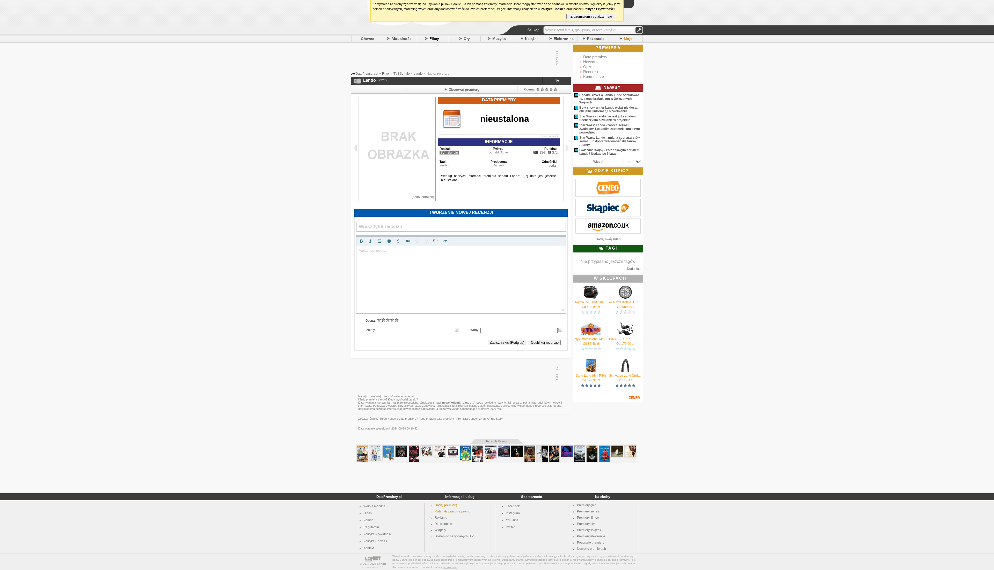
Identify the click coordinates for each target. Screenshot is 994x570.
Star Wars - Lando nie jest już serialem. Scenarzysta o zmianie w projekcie (608, 118)
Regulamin (371, 527)
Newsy (589, 62)
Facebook (513, 506)
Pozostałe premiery (590, 542)
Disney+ (499, 165)
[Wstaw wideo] (407, 241)
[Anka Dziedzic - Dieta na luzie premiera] (375, 447)
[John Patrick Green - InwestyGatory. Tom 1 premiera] (465, 447)
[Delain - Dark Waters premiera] (401, 447)
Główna (367, 39)
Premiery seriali (588, 511)
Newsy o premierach (591, 549)
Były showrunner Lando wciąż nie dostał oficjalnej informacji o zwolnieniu (608, 109)
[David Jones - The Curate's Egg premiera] (617, 447)
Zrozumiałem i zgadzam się (591, 16)
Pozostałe (595, 39)
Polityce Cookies (553, 9)
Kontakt (368, 548)
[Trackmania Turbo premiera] (426, 447)
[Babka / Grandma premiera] (579, 447)
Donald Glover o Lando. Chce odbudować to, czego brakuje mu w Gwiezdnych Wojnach (609, 98)
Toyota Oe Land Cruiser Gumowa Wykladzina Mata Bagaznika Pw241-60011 (591, 302)
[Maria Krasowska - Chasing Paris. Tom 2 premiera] (388, 447)
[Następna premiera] (567, 149)
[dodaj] (444, 165)
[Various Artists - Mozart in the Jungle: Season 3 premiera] (440, 447)
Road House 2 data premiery (398, 418)
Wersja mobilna (374, 506)
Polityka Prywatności (377, 534)
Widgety (440, 530)
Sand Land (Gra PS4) (591, 375)
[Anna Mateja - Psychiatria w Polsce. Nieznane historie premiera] (604, 447)
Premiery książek (589, 530)
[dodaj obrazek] (423, 197)
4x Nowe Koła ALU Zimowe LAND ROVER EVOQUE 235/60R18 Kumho (625, 302)
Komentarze (593, 76)
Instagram (513, 513)
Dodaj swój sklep (608, 239)
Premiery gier (586, 505)
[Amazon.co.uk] (608, 221)
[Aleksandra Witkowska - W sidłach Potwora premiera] (413, 447)
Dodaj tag (634, 269)
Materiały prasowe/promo (452, 511)
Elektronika (564, 39)
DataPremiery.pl (389, 497)
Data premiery (595, 57)
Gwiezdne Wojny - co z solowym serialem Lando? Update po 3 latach (609, 152)
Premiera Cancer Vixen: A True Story (479, 418)
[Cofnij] (417, 241)
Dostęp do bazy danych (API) (455, 536)
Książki (531, 39)
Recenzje (591, 71)
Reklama (441, 517)
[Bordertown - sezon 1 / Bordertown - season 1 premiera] (362, 447)
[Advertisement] (461, 58)
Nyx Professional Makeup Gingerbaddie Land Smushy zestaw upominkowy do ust (591, 339)
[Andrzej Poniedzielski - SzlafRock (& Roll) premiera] (517, 447)
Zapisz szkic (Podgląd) (507, 342)
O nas (367, 513)
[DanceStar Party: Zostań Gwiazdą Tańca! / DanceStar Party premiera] (491, 447)
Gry (467, 39)
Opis (587, 67)
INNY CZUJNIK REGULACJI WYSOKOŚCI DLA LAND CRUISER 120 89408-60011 (625, 339)
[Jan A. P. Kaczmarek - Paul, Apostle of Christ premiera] (630, 447)
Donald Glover (498, 152)
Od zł (591, 307)
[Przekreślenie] (398, 241)
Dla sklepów (443, 524)
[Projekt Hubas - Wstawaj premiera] (567, 447)
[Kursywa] (370, 241)
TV (557, 81)
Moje (628, 39)
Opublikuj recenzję (545, 342)
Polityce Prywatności (599, 9)
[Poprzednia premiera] (355, 149)
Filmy (434, 39)
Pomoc (368, 520)
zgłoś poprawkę (550, 136)
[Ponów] (426, 241)
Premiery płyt (586, 524)
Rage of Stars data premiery (436, 418)
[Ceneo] (608, 182)
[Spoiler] (389, 241)
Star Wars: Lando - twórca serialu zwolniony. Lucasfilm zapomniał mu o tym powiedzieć (609, 128)
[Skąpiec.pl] (608, 201)
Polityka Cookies (375, 541)
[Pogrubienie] (361, 241)
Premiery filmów (588, 517)
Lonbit (381, 563)
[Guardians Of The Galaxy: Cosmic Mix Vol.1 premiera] (453, 447)
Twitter (510, 527)
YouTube (512, 520)
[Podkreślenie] (379, 241)
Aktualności (402, 39)
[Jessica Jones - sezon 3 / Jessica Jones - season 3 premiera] (592, 447)
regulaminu (450, 567)
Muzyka (499, 39)
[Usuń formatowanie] (445, 241)
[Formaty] (435, 241)
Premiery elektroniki (591, 536)
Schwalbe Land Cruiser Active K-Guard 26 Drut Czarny (625, 375)
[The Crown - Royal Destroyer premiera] (504, 447)
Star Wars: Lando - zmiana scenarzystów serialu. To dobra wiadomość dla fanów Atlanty (609, 141)
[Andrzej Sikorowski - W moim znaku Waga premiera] (542, 447)
